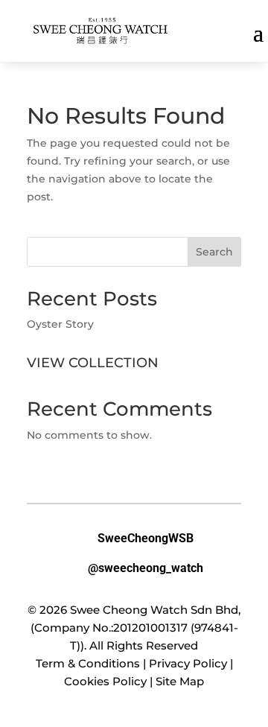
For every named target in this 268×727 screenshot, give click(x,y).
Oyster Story (60, 324)
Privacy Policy (188, 663)
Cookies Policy (105, 681)
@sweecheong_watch (134, 567)
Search (214, 251)
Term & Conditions (88, 663)
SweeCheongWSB (134, 538)
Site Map (180, 681)
